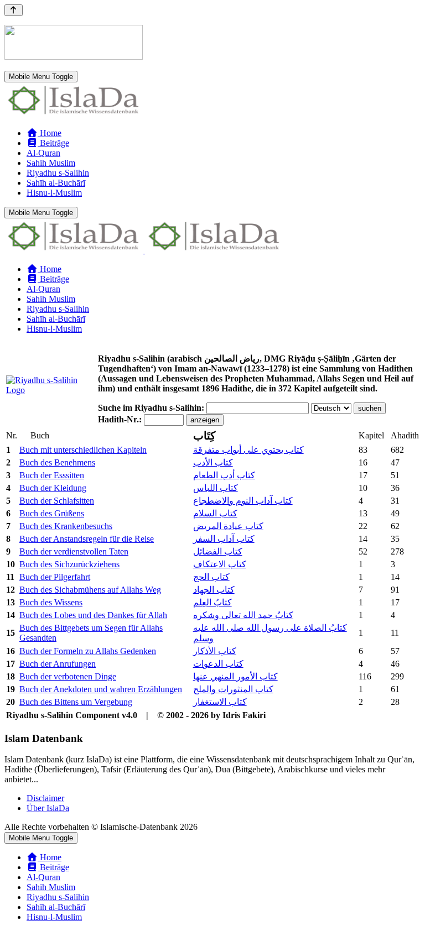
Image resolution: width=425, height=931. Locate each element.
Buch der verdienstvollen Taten (73, 551)
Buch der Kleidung (52, 488)
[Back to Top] (13, 10)
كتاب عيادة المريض (228, 526)
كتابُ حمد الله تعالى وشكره (243, 615)
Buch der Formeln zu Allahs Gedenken (87, 651)
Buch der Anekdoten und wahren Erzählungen (100, 689)
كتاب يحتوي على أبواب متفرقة (248, 449)
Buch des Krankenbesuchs (65, 526)
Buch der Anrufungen (57, 663)
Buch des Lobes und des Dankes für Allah (93, 615)
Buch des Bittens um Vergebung (75, 702)
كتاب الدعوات (218, 663)
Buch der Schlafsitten (56, 500)
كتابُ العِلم (212, 602)
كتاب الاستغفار (220, 702)
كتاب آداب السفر (224, 538)
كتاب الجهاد (214, 589)
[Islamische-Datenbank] (73, 114)
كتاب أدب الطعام (224, 475)
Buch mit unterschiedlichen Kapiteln (83, 449)
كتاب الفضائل (217, 551)
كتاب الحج (211, 577)
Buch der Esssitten (51, 475)
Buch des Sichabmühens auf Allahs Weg (90, 589)
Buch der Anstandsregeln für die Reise (86, 538)
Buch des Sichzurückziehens (69, 564)
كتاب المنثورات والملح (233, 689)
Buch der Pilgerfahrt (54, 577)
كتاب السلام (215, 513)
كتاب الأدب (213, 462)
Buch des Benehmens (57, 462)
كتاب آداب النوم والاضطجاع (243, 500)
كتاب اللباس (215, 488)
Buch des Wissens (50, 602)
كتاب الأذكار (214, 651)
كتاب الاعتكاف (219, 564)
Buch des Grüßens (51, 513)
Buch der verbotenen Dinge (67, 676)
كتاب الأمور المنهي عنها (235, 676)
